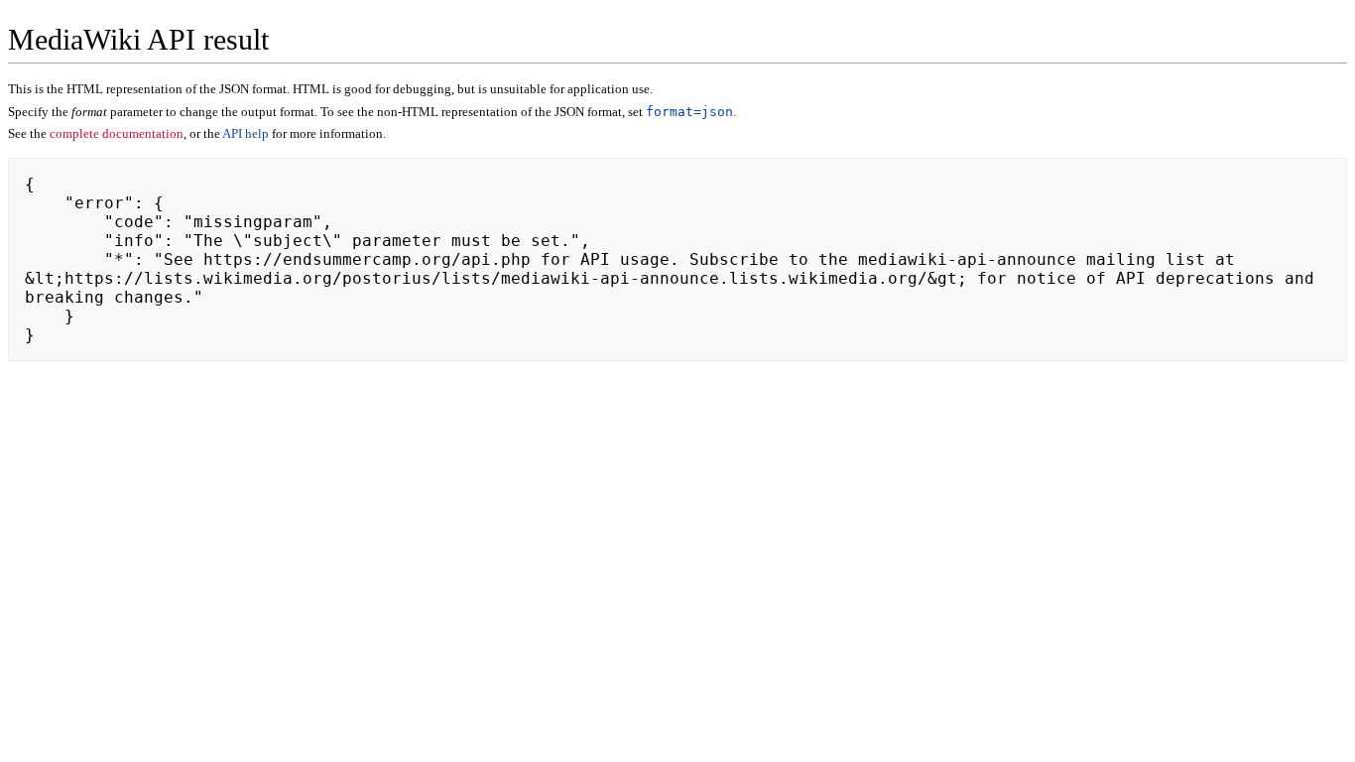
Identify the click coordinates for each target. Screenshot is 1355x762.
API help (245, 133)
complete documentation (117, 133)
